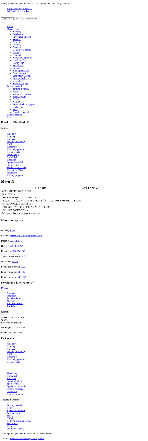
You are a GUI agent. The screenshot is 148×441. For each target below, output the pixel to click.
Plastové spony (14, 29)
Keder (15, 91)
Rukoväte (17, 68)
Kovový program (20, 83)
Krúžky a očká (19, 60)
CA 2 (23, 266)
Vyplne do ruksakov (22, 94)
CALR (24, 256)
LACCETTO (16, 241)
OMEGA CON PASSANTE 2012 (26, 235)
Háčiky (16, 52)
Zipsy (15, 109)
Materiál (10, 301)
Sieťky (16, 99)
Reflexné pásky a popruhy (25, 104)
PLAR (15, 261)
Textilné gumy (19, 96)
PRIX (12, 230)
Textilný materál (14, 86)
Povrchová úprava (15, 298)
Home (10, 26)
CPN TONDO (18, 251)
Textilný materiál (14, 405)
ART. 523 (21, 277)
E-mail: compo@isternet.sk (19, 8)
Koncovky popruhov (22, 57)
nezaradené (18, 81)
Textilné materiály (21, 89)
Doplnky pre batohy (22, 50)
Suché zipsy (18, 107)
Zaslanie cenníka (14, 114)
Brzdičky (17, 44)
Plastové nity (18, 63)
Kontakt (10, 117)
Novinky (11, 293)
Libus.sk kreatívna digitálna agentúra (27, 438)
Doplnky (17, 47)
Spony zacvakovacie (22, 76)
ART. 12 (21, 272)
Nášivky (16, 102)
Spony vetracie (19, 73)
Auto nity (17, 42)
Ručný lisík (18, 65)
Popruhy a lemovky (22, 112)
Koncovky (17, 55)
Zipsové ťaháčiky (21, 78)
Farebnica (11, 295)
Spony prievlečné (21, 70)
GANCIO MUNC (16, 246)
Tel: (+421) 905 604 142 (18, 11)
